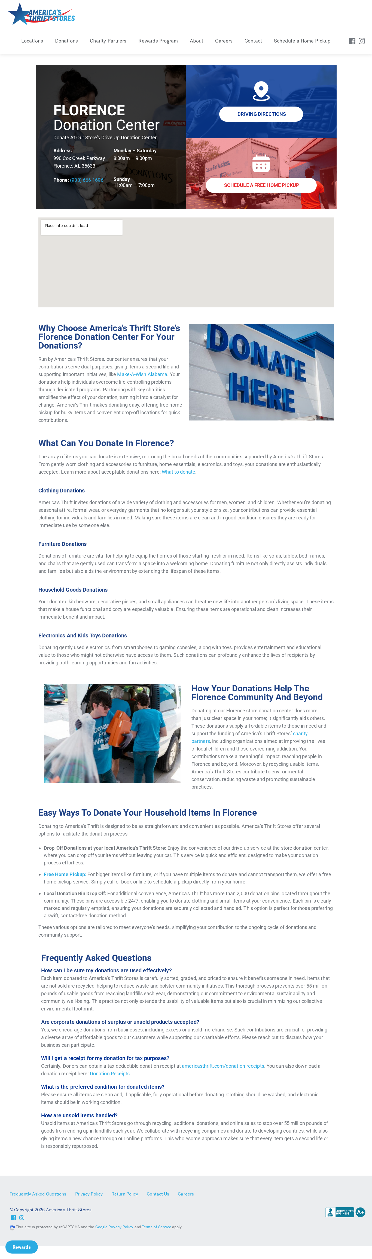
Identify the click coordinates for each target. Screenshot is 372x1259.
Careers (224, 41)
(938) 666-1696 (86, 180)
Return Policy (124, 1194)
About (196, 41)
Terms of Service (156, 1227)
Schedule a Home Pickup (302, 41)
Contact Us (158, 1194)
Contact (253, 41)
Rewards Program (158, 41)
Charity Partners (108, 41)
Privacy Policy (89, 1194)
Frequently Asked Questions (38, 1194)
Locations (32, 41)
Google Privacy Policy (114, 1227)
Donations (66, 41)
